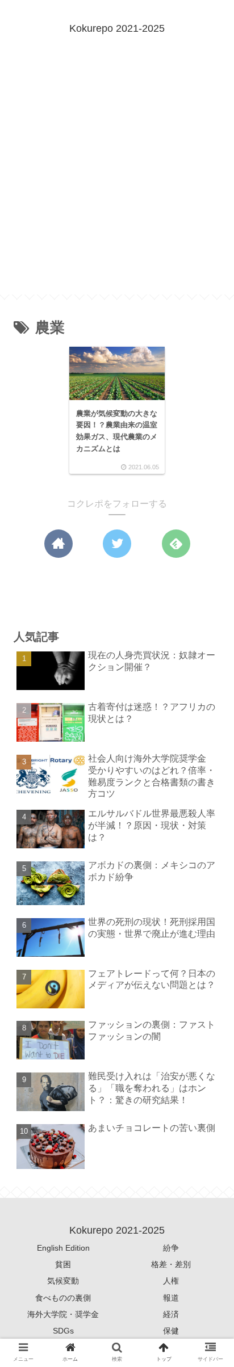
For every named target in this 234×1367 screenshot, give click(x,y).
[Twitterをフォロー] (117, 543)
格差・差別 (171, 1264)
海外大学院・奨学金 (63, 1314)
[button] (208, 1072)
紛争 (171, 1247)
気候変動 (63, 1280)
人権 (171, 1280)
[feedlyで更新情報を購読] (176, 543)
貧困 (63, 1264)
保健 (171, 1330)
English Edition (63, 1247)
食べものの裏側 (63, 1297)
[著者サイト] (58, 543)
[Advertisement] (117, 178)
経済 (171, 1314)
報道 (171, 1297)
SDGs (63, 1330)
